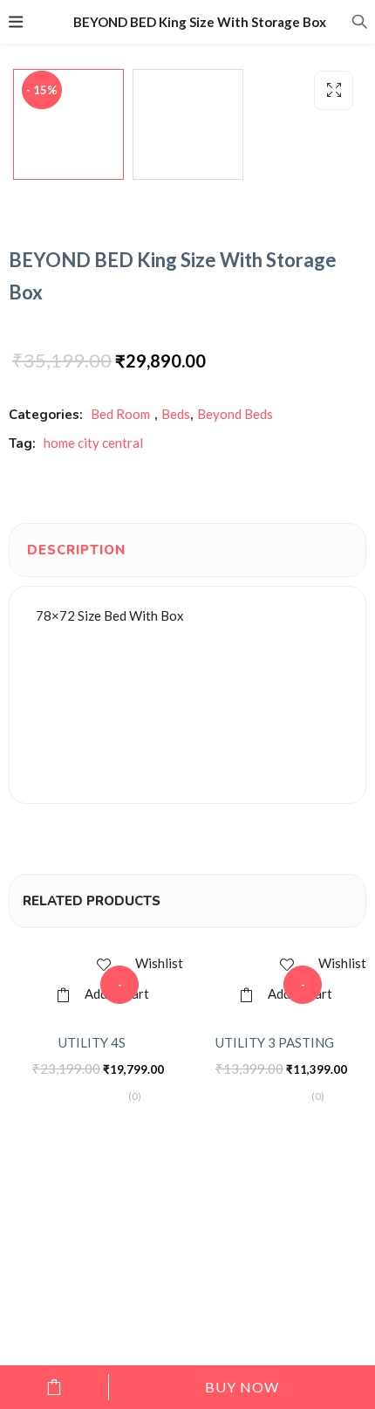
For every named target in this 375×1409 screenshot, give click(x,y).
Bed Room (120, 414)
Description (76, 550)
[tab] (76, 550)
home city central (93, 442)
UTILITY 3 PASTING (274, 1042)
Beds (175, 414)
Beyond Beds (235, 414)
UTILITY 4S (92, 1042)
